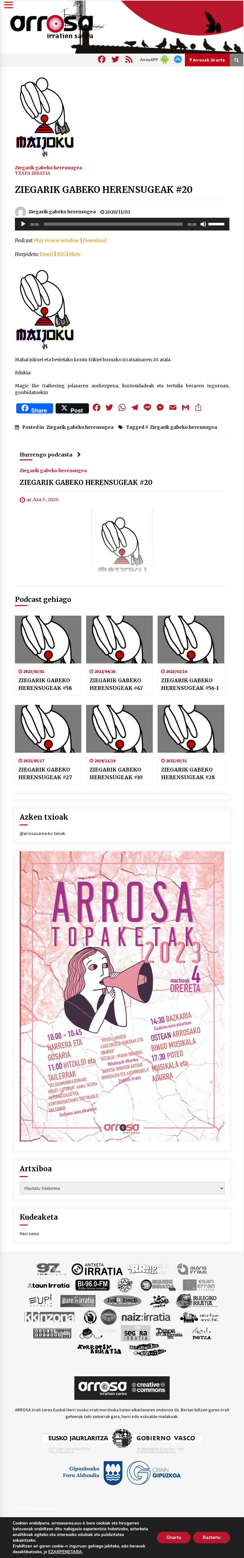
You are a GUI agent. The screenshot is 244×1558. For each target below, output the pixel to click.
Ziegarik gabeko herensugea (48, 167)
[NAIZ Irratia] (146, 1317)
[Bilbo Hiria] (92, 1285)
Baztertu (211, 1537)
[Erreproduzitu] (23, 224)
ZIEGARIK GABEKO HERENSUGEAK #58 (45, 684)
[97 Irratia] (52, 1269)
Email (46, 254)
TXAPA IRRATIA (32, 173)
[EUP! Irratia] (41, 1301)
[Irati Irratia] (160, 1301)
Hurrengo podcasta (46, 454)
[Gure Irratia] (78, 1301)
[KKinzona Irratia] (50, 1317)
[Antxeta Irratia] (97, 1269)
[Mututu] (203, 224)
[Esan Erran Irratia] (198, 1285)
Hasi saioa (29, 1233)
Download (94, 241)
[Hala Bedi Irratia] (122, 1301)
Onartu (173, 1537)
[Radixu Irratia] (98, 1333)
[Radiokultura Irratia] (52, 1333)
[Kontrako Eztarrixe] (90, 1317)
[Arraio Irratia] (148, 1269)
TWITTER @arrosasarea (34, 1508)
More (75, 254)
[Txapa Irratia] (169, 1333)
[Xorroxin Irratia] (99, 1349)
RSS (61, 254)
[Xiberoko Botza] (201, 1333)
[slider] (217, 223)
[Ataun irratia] (48, 1285)
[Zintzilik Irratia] (147, 1349)
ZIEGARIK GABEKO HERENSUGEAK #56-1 (190, 684)
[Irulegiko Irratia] (196, 1301)
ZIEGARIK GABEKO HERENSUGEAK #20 (104, 189)
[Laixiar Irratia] (109, 1317)
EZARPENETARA (65, 1552)
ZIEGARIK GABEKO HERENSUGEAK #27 (45, 773)
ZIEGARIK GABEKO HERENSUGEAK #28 (188, 773)
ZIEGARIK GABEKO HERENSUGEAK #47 (116, 684)
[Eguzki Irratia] (157, 1285)
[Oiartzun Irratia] (199, 1317)
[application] (122, 224)
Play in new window (56, 241)
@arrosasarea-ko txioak (42, 833)
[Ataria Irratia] (192, 1269)
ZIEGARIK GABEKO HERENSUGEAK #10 (116, 773)
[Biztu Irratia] (125, 1285)
